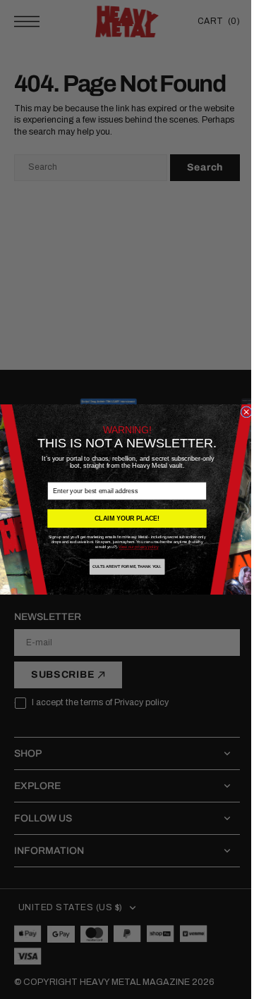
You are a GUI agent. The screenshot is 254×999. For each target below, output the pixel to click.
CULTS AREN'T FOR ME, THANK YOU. (122, 566)
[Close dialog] (241, 412)
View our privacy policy (133, 547)
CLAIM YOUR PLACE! (121, 518)
